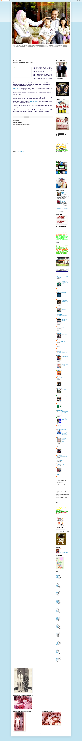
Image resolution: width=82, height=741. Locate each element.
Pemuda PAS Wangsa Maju (61, 395)
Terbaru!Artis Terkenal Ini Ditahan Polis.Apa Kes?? (65, 450)
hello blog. (58, 378)
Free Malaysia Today (60, 275)
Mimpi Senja (59, 425)
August (57, 578)
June (56, 594)
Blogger (45, 733)
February (57, 585)
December (57, 574)
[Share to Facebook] (27, 117)
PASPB (58, 437)
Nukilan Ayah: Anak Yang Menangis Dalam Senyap (65, 301)
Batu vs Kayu (59, 340)
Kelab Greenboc (59, 370)
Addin (58, 474)
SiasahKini (58, 448)
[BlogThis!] (25, 117)
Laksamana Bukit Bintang (61, 299)
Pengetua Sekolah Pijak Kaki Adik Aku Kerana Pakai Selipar (65, 201)
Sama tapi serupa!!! (64, 396)
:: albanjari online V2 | (60, 377)
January (57, 586)
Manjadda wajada (59, 455)
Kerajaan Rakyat (59, 388)
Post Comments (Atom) (21, 151)
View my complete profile (64, 552)
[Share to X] (26, 117)
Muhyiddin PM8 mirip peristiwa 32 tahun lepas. (64, 335)
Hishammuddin (16, 88)
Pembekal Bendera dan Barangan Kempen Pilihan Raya (65, 364)
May (56, 595)
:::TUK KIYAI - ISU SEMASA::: (61, 429)
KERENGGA (59, 288)
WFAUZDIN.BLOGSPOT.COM (61, 292)
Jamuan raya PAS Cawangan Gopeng (62, 456)
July (56, 579)
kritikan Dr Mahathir (33, 101)
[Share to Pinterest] (28, 117)
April (56, 583)
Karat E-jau (59, 403)
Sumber (15, 114)
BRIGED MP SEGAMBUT (61, 476)
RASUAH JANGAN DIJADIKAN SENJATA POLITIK (64, 282)
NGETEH (63, 293)
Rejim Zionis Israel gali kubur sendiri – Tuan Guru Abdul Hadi (65, 309)
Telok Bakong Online (60, 410)
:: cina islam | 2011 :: (60, 307)
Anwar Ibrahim (59, 314)
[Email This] (24, 117)
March (57, 584)
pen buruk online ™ (60, 348)
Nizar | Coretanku (59, 351)
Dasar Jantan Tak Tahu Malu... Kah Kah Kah (64, 419)
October (57, 576)
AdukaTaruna (59, 333)
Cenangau (58, 355)
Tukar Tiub (58, 318)
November (57, 575)
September (57, 577)
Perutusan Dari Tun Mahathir (61, 341)
